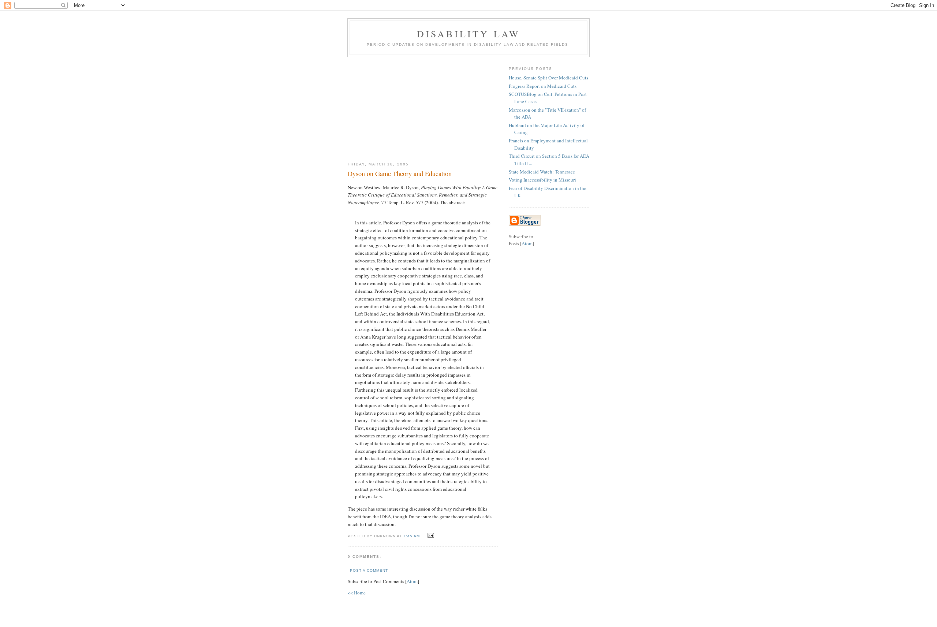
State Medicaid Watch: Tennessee (542, 171)
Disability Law (468, 33)
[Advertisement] (423, 106)
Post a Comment (369, 570)
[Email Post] (430, 535)
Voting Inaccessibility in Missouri (542, 179)
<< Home (357, 592)
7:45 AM (412, 536)
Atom (412, 581)
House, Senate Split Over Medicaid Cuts (548, 77)
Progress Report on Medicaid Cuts (542, 86)
